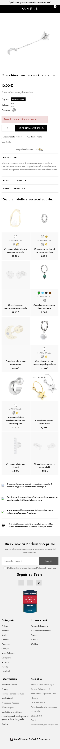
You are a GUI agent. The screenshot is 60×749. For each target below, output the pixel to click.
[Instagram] (30, 583)
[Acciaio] (13, 110)
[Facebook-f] (21, 583)
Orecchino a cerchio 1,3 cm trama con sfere (44, 250)
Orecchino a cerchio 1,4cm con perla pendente (44, 363)
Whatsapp (20, 142)
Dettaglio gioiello (14, 180)
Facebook (13, 142)
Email (17, 142)
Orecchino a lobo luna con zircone (16, 363)
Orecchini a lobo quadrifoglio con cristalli (15, 307)
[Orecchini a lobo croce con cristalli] (44, 446)
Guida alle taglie (34, 136)
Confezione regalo (14, 188)
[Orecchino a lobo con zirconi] (16, 446)
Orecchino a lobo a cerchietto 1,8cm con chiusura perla (15, 420)
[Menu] (3, 9)
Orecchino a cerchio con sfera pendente (44, 307)
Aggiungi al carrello (31, 128)
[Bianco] (12, 105)
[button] (5, 43)
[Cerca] (7, 9)
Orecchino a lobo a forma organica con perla (15, 250)
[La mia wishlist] (50, 8)
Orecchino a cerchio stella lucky (44, 422)
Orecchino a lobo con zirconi (15, 465)
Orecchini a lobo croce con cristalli (44, 465)
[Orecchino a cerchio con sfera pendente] (44, 275)
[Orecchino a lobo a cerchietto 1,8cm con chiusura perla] (16, 387)
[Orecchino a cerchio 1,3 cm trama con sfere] (44, 219)
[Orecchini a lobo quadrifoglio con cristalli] (16, 275)
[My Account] (57, 9)
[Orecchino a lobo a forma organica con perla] (16, 219)
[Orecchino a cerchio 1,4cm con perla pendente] (44, 331)
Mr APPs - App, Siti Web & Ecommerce (32, 739)
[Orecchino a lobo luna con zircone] (16, 331)
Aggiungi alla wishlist (12, 136)
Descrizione (9, 157)
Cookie (5, 724)
